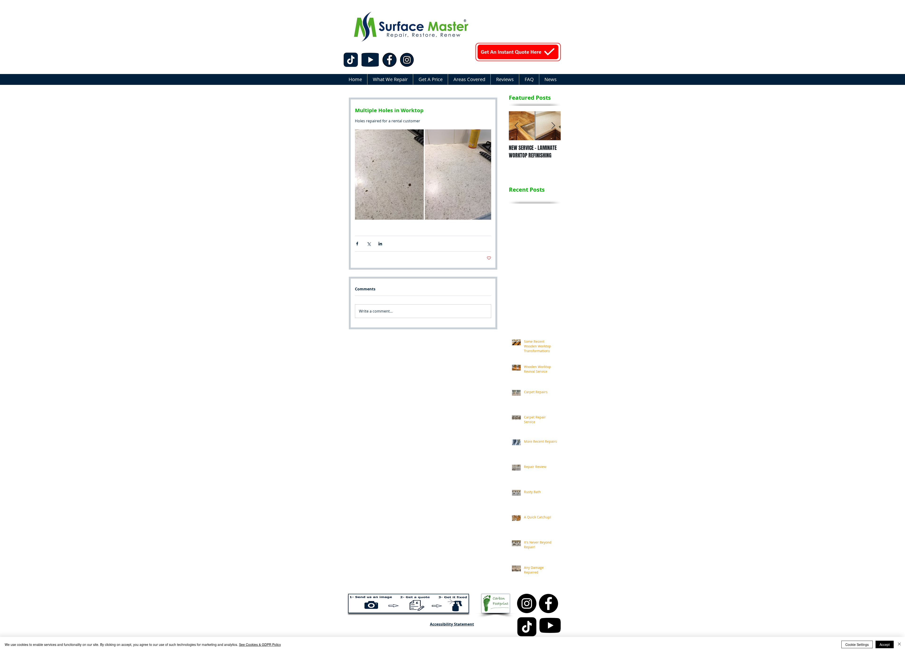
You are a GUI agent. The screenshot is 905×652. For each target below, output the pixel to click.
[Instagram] (526, 603)
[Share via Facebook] (357, 243)
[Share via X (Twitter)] (368, 243)
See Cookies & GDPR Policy (260, 644)
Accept (885, 644)
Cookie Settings (857, 644)
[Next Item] (553, 125)
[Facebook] (548, 603)
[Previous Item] (516, 125)
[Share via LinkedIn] (380, 243)
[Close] (899, 644)
